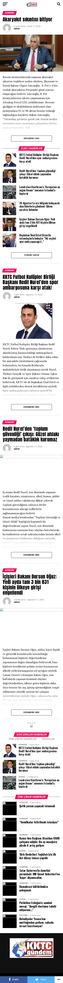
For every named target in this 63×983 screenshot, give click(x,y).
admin (17, 28)
